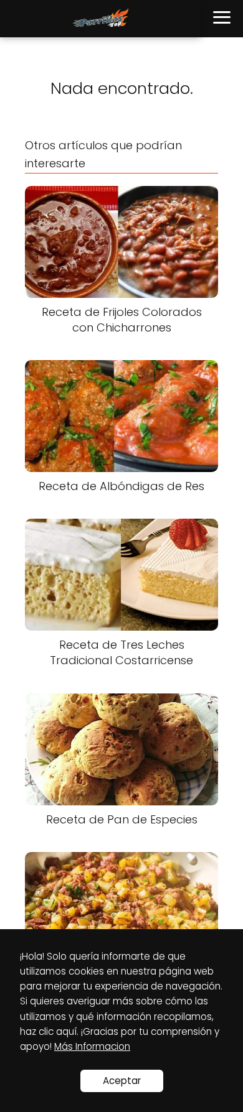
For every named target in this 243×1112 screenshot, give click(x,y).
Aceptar (122, 1080)
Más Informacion (92, 1046)
